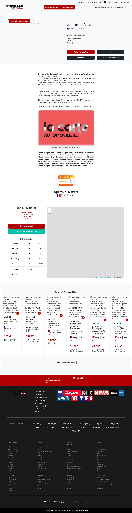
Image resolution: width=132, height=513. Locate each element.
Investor (37, 412)
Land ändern (124, 2)
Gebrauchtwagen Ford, (86, 155)
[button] (49, 209)
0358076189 (110, 52)
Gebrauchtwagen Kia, (65, 157)
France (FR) (37, 424)
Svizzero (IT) (75, 431)
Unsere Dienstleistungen (103, 7)
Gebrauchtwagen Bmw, (64, 153)
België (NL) (115, 424)
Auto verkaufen (52, 7)
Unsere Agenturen (41, 397)
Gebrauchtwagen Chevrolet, (84, 153)
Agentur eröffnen (112, 2)
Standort (80, 58)
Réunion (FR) (51, 424)
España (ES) (37, 427)
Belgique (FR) (100, 424)
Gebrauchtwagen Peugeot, (48, 159)
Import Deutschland (41, 406)
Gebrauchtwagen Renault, (71, 159)
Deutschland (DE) (68, 427)
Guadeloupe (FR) (84, 424)
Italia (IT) (83, 427)
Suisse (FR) (96, 427)
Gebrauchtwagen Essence (78, 166)
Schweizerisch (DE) (112, 427)
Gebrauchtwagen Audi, (46, 153)
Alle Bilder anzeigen (20, 21)
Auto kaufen (68, 7)
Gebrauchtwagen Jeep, (46, 157)
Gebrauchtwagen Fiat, (67, 155)
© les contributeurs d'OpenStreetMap (108, 277)
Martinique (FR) (67, 424)
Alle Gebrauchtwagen (110, 58)
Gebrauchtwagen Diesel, (60, 166)
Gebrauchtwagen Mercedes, (84, 157)
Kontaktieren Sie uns (122, 7)
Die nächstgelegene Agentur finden (89, 2)
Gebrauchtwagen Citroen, (47, 155)
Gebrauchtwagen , (56, 161)
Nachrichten (38, 403)
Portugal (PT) (51, 427)
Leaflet (96, 277)
